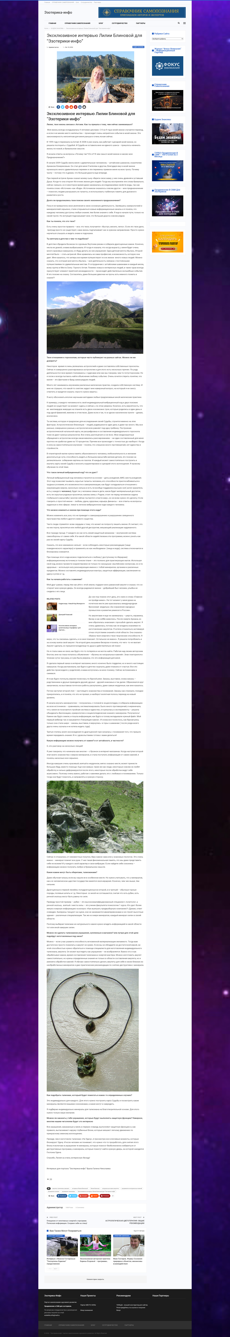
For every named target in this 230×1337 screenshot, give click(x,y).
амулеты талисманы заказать (60, 1188)
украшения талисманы (68, 1191)
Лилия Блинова (95, 1188)
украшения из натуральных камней (132, 1188)
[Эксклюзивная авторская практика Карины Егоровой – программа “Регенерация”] (95, 1245)
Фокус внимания (86, 1310)
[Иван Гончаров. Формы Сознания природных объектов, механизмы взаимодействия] (128, 1245)
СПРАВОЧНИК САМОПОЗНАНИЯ (63, 2)
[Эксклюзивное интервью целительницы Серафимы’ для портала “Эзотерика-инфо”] (52, 628)
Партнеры (97, 2)
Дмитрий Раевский (65, 614)
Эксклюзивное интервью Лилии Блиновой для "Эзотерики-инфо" (96, 1191)
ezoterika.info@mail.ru (52, 1315)
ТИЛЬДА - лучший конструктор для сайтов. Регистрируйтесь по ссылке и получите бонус (132, 1307)
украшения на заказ (53, 1191)
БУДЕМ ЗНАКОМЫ (138, 47)
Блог (77, 2)
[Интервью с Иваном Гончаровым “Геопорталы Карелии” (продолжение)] (62, 1245)
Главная (47, 2)
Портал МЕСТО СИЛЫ (88, 1305)
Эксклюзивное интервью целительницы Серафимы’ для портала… (70, 628)
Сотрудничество (86, 2)
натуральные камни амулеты (110, 1188)
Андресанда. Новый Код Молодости (72, 603)
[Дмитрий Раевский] (52, 617)
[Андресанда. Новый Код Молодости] (52, 606)
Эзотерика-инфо (58, 12)
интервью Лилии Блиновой (80, 1188)
